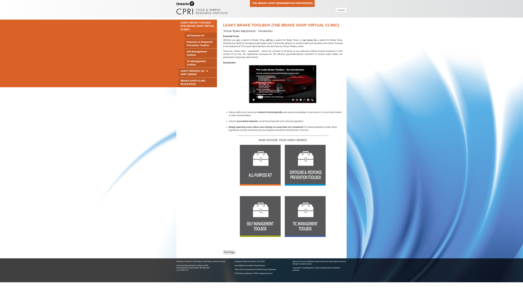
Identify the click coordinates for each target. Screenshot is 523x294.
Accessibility (239, 266)
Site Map (179, 261)
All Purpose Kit (195, 35)
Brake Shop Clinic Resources (193, 82)
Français (341, 10)
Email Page (207, 261)
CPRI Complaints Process (263, 273)
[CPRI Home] (201, 10)
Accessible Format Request (255, 266)
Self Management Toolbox (197, 53)
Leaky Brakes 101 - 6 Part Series (194, 73)
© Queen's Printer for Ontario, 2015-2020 (250, 261)
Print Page (197, 261)
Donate (222, 261)
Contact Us (188, 261)
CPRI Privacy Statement (243, 273)
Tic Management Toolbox (196, 63)
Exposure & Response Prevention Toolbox (200, 44)
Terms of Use (239, 269)
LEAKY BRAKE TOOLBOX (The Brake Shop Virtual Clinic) (197, 26)
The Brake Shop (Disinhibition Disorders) (282, 3)
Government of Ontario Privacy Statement (260, 269)
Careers (216, 261)
